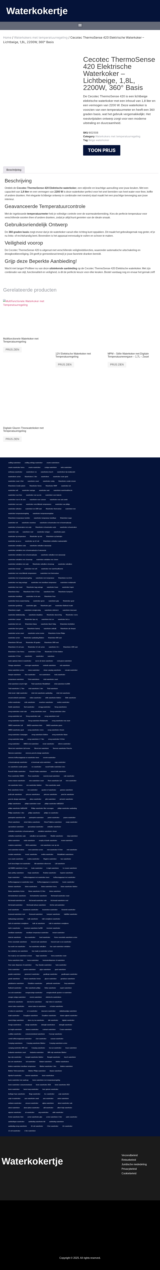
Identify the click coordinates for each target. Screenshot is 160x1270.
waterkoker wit (66, 486)
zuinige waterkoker (51, 467)
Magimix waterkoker (50, 859)
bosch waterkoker (70, 1057)
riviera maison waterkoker (16, 780)
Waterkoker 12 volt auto (16, 647)
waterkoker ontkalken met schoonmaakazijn (22, 555)
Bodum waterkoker (46, 1061)
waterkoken (40, 656)
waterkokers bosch (47, 472)
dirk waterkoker (53, 1020)
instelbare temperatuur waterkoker (37, 932)
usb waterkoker (65, 665)
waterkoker (28, 656)
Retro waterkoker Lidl (55, 780)
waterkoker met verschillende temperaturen (22, 573)
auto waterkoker (48, 1098)
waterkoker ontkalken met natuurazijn (53, 555)
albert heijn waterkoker (64, 1108)
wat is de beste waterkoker (44, 661)
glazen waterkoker (51, 979)
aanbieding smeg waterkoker (17, 1126)
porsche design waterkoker (17, 799)
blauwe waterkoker (56, 1071)
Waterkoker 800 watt (55, 638)
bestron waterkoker (31, 1075)
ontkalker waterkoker (54, 827)
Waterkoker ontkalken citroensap (43, 564)
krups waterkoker (33, 873)
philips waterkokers (14, 803)
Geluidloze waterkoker (35, 983)
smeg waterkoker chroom (56, 730)
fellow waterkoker (50, 988)
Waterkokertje (37, 11)
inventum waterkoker (53, 928)
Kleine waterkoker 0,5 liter (36, 891)
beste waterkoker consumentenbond (20, 1085)
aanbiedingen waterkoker (16, 1121)
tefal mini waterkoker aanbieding (41, 693)
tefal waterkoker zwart (50, 679)
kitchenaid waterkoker (15, 905)
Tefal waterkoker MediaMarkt (40, 684)
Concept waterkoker (55, 1034)
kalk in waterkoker (14, 928)
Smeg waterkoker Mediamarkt (38, 721)
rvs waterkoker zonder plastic (18, 767)
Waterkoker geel (46, 605)
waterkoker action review (36, 633)
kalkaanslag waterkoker (16, 919)
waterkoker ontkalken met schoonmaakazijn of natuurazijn (27, 550)
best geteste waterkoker (50, 1089)
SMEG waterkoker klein (34, 725)
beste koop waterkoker (31, 1089)
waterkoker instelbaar (15, 596)
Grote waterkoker (14, 969)
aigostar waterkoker (14, 1112)
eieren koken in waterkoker (37, 1006)
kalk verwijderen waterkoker (51, 919)
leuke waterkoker (36, 868)
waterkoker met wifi (30, 569)
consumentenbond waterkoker (35, 1034)
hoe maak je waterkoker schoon (42, 951)
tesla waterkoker (59, 674)
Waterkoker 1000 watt (70, 647)
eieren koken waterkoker (16, 1006)
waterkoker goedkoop (15, 605)
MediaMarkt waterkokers (65, 854)
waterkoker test (70, 509)
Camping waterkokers (15, 1043)
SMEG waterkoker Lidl (15, 725)
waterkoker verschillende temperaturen (38, 504)
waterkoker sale (13, 532)
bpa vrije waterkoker (14, 1057)
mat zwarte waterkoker (15, 859)
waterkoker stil (13, 522)
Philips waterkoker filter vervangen (42, 808)
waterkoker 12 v (54, 647)
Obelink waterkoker (56, 836)
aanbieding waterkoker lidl (36, 1121)
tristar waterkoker (34, 670)
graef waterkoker (60, 969)
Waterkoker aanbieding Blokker (34, 638)
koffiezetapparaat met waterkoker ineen (36, 877)
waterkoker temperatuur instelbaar (45, 518)
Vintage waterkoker (14, 665)
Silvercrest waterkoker (41, 748)
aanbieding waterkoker (56, 1121)
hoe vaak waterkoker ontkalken (60, 946)
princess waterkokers (33, 794)
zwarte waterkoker (34, 467)
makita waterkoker (33, 859)
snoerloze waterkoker (46, 702)
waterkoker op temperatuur (17, 536)
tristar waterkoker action (16, 670)
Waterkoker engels (14, 610)
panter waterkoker (53, 817)
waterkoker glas (31, 605)
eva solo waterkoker (14, 992)
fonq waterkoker (69, 983)
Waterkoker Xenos (36, 486)
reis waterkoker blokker (34, 785)
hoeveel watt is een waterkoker (61, 942)
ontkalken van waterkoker (38, 836)
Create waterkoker (66, 1029)
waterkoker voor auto (15, 504)
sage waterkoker (60, 762)
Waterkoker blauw (31, 624)
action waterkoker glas (35, 1117)
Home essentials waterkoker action (65, 937)
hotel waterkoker (44, 937)
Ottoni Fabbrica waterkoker (53, 822)
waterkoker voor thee (15, 495)
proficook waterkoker (15, 794)
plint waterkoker (50, 799)
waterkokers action (14, 476)
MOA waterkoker (31, 845)
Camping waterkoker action (58, 1043)
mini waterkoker (72, 850)
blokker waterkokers (62, 1061)
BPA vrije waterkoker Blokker (57, 1052)
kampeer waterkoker (53, 914)
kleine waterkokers (31, 886)
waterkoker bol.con (48, 619)
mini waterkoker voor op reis (50, 845)
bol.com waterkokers (15, 1061)
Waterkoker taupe (66, 518)
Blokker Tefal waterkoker (16, 1071)
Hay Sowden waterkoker (44, 965)
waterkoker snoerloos (29, 522)
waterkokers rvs (31, 472)
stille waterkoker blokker (53, 698)
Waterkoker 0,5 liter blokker (54, 651)
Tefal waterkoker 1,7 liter (16, 688)
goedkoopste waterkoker (69, 974)
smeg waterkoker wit (15, 716)
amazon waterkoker (31, 1103)
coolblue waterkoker (14, 1034)
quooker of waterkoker (49, 790)
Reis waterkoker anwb (53, 785)
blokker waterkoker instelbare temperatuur (22, 1066)
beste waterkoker (14, 1089)
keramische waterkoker (30, 909)
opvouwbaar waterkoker (35, 827)
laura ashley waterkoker (16, 873)
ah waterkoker (29, 1112)
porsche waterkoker (67, 794)
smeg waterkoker (14, 744)
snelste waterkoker (63, 702)
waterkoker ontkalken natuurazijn (40, 545)
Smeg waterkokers (61, 707)
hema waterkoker (33, 960)
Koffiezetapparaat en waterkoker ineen (20, 882)
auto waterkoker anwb (32, 1098)
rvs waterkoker (36, 767)
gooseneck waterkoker (32, 974)
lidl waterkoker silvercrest (42, 863)
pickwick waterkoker (66, 799)
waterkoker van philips (62, 504)
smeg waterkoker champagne (18, 734)
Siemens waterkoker (15, 753)
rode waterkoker (69, 776)
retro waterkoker (71, 780)
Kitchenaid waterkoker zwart (60, 896)
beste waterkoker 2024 (43, 1085)
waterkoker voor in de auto (17, 499)
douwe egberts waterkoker (68, 1015)
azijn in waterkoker (14, 1098)
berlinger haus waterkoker (16, 1094)
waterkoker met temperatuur (45, 578)
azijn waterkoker (63, 1094)
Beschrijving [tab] (13, 170)
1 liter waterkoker (30, 1131)
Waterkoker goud (68, 601)
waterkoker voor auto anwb (59, 499)
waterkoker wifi (13, 490)
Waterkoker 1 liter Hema (16, 651)
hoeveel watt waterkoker (39, 942)
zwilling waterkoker (14, 463)
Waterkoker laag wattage (35, 587)
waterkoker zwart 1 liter (16, 481)
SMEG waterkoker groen (54, 725)
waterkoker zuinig (48, 481)
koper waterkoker (14, 877)
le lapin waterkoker (53, 868)
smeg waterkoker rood (52, 716)
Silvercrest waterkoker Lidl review (19, 748)
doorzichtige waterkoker (16, 1020)
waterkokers (45, 476)
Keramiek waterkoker (68, 909)
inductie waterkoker (14, 937)
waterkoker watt (44, 490)
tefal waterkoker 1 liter (35, 688)
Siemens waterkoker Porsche (62, 748)
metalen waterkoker (14, 854)
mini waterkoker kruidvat (16, 850)
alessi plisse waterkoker (31, 1108)
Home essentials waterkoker (17, 942)
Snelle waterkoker (14, 707)
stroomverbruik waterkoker (17, 698)
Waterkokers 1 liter (31, 476)
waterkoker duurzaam (70, 610)
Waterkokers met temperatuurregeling (41, 37)
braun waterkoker (71, 1048)
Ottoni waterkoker (14, 822)
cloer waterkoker (41, 1038)
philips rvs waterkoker (51, 813)
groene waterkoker (30, 969)
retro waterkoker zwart (36, 780)
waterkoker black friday (48, 624)
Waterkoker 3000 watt (51, 642)
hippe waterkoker (41, 956)
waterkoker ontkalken (65, 564)
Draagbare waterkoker (30, 1015)
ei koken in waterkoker (15, 1011)
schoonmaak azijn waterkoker (41, 762)
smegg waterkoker (44, 707)
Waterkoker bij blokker (67, 624)
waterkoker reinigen (43, 532)
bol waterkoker (30, 1061)
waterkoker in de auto (33, 596)
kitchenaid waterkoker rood (59, 900)
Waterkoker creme (72, 615)
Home (7, 37)
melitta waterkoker (47, 854)
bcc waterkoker (49, 1094)
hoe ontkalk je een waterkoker (18, 951)
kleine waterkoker (55, 891)
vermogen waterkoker (32, 665)
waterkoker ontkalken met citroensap (20, 559)
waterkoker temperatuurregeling (18, 513)
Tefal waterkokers (33, 679)
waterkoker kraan (52, 587)
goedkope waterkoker (50, 974)
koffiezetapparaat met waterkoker (64, 877)
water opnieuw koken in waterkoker (19, 661)
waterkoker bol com (14, 624)
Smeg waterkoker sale (33, 716)
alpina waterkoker (48, 1103)
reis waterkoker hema (15, 785)
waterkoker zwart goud (60, 476)
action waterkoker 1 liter (54, 1117)
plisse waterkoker (35, 799)
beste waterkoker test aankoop (18, 1080)
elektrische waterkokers (53, 997)
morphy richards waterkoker (48, 840)
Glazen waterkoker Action (32, 979)
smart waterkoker (48, 744)
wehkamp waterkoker (15, 472)
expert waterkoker (66, 988)
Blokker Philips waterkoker (37, 1071)
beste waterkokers (48, 1075)
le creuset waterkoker (70, 868)
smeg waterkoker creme (36, 730)
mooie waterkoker (67, 840)
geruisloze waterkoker (68, 979)
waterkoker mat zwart (15, 587)
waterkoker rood (28, 532)
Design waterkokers (14, 1025)
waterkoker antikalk (50, 628)
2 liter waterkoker (52, 1126)
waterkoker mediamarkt (68, 582)
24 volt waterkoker (37, 1126)
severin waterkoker (49, 757)
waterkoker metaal (14, 569)
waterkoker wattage (28, 490)
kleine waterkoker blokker (69, 886)
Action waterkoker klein (15, 1117)
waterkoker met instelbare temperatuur (43, 582)
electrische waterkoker (34, 1002)
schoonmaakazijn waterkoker (17, 762)
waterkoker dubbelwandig (16, 615)
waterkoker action (14, 638)
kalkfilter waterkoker (70, 914)
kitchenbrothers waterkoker (17, 896)
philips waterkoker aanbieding (67, 808)
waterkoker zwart (33, 481)
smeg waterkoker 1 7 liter (36, 739)
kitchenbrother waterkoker (38, 896)
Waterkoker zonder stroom (67, 481)
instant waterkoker (58, 932)
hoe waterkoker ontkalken (37, 946)
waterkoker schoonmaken (68, 527)
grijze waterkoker (45, 969)
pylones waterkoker (66, 790)
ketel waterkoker (13, 909)
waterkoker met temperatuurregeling (20, 578)
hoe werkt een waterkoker (16, 946)
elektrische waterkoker (15, 1002)
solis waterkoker (29, 702)
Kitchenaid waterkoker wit (16, 900)
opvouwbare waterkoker (16, 827)
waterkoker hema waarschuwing (18, 601)
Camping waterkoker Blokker (36, 1043)
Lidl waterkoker (60, 863)
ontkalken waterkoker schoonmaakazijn (21, 831)
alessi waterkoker (14, 1108)
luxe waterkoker (66, 859)
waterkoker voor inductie (53, 495)
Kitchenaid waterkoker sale (38, 900)
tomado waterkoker (71, 670)
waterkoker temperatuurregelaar (43, 513)
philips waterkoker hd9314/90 (17, 808)
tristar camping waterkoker (52, 670)
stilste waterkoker (35, 698)
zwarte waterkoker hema (16, 467)
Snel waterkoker (29, 707)
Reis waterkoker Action (15, 790)
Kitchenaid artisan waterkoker (36, 905)
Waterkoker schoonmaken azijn (45, 527)
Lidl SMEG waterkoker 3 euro (17, 868)
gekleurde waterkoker (53, 983)
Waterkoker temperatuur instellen (19, 518)
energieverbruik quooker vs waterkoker (59, 992)
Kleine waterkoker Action (16, 891)
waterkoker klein (49, 592)
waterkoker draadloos (36, 615)
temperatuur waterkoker (16, 679)
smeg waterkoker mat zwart (61, 721)
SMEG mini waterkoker (31, 744)
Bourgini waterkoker (53, 1057)
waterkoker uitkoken (14, 509)
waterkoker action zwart (16, 633)
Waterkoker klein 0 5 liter (31, 592)
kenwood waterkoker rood (16, 914)
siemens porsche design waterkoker (37, 753)
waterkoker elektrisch (52, 610)
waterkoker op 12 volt (32, 541)
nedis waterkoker (29, 840)
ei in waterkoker (32, 1011)
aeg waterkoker (43, 1112)
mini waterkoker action (35, 850)
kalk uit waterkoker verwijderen (18, 923)
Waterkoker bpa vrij (31, 619)
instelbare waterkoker (15, 932)
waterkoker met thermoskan (49, 573)
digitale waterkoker (68, 1020)
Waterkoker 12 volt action (36, 647)
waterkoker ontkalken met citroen (47, 559)
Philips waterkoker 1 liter (16, 813)
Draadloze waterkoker (49, 1015)
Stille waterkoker (70, 698)
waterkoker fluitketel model (64, 605)
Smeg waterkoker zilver (57, 711)
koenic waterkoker (68, 882)
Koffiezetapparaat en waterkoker (47, 882)
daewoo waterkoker (32, 1029)
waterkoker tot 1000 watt (33, 509)
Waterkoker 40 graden (33, 642)
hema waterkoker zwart (58, 956)
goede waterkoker (14, 979)
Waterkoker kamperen (65, 592)
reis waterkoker (33, 790)
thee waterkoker (30, 674)
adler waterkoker (57, 1112)
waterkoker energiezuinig (33, 610)
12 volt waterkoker (14, 1131)
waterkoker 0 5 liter (14, 656)
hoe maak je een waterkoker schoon (20, 956)
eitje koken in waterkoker (54, 1002)
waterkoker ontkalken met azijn (18, 564)
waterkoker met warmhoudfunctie (52, 569)
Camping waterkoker (38, 1048)
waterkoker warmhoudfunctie (63, 490)
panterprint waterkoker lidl (16, 817)
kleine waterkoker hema (49, 886)
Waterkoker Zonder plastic (16, 486)
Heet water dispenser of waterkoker (20, 965)
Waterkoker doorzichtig (54, 615)
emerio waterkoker (36, 997)
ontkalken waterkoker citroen (47, 831)
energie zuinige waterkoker (17, 997)
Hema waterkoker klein (15, 960)
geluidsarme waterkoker (16, 983)
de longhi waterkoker (15, 1029)
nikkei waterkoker (14, 840)
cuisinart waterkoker (49, 1029)
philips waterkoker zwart (33, 803)
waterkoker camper (14, 619)
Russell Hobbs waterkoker (16, 771)
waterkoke (51, 656)
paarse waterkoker (69, 817)
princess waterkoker (50, 794)
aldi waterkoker (48, 1108)
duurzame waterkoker (48, 1011)
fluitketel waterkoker (14, 988)
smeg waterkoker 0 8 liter (56, 739)
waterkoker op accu (14, 541)
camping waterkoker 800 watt (18, 1048)
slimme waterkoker (64, 744)
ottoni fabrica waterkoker (32, 822)
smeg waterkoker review (16, 721)
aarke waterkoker (71, 1117)
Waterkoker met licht (65, 578)
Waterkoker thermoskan (53, 509)
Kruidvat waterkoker (49, 873)
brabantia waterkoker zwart (17, 1052)
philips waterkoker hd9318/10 (54, 803)
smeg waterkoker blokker (40, 734)
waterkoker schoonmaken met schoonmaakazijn (55, 522)
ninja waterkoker (72, 836)
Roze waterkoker (33, 776)
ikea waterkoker (30, 937)
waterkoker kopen (68, 587)
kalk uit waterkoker (38, 923)
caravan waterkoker (56, 1038)
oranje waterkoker (71, 822)
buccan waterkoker (55, 1048)
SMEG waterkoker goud (16, 730)
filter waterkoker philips (32, 988)
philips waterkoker (34, 813)
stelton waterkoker (14, 702)
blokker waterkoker (66, 1066)
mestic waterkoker (31, 854)
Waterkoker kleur (13, 592)
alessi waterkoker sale (65, 1103)
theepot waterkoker (14, 674)
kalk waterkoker (33, 919)
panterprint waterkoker (36, 817)
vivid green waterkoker (64, 661)
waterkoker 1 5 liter (34, 651)
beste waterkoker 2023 (62, 1085)
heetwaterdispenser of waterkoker (54, 960)
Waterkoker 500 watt (15, 642)
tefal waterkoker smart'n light (17, 684)
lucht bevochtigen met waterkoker (19, 863)
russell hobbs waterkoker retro (55, 767)
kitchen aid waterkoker (57, 905)
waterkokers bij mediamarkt (66, 472)
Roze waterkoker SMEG (16, 776)
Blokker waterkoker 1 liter (48, 1066)
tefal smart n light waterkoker (17, 693)
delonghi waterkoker (65, 1025)
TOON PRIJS (102, 150)
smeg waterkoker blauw (60, 734)
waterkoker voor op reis (33, 495)
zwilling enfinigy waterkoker (33, 463)
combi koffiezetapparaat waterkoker (20, 1038)
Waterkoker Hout (49, 596)
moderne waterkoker (15, 845)
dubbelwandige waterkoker (68, 1011)
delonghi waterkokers (48, 1025)
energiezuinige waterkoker (33, 992)
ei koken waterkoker (56, 1006)
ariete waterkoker (63, 1098)
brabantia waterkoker (37, 1052)
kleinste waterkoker (14, 886)
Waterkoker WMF (51, 486)
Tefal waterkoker (52, 688)
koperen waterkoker (66, 873)
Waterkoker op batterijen (54, 536)
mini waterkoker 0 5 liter (55, 850)
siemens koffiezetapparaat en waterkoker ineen (23, 757)
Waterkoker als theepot (68, 628)
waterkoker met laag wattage (17, 582)
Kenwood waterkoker (36, 914)
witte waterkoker (66, 467)
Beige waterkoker (98, 140)
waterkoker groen (39, 601)
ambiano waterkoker (14, 1103)
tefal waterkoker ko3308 (62, 684)
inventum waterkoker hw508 (33, 928)
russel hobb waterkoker (58, 771)
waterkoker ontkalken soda (17, 545)
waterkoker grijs (54, 601)
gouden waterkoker (14, 974)
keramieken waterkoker (50, 909)
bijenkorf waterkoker (14, 1075)
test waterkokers (44, 674)
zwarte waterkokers (53, 463)
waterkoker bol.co (64, 619)
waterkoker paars (59, 532)
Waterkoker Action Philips (56, 633)
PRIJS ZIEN (12, 349)
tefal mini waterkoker (63, 693)
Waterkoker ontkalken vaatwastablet (55, 541)
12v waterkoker (67, 1126)
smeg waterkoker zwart (38, 711)
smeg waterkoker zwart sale (17, 711)
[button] (80, 25)
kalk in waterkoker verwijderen (59, 923)
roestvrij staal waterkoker (51, 776)
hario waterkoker (61, 965)
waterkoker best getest (15, 628)
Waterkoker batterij (33, 628)
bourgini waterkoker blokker (34, 1057)
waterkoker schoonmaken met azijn (19, 527)
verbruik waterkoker (49, 665)
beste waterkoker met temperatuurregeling (46, 1080)
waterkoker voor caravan (38, 499)
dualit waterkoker (13, 1015)
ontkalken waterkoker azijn (17, 836)
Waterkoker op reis (36, 536)
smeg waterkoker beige (15, 739)
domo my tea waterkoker (36, 1020)
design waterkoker (31, 1025)
